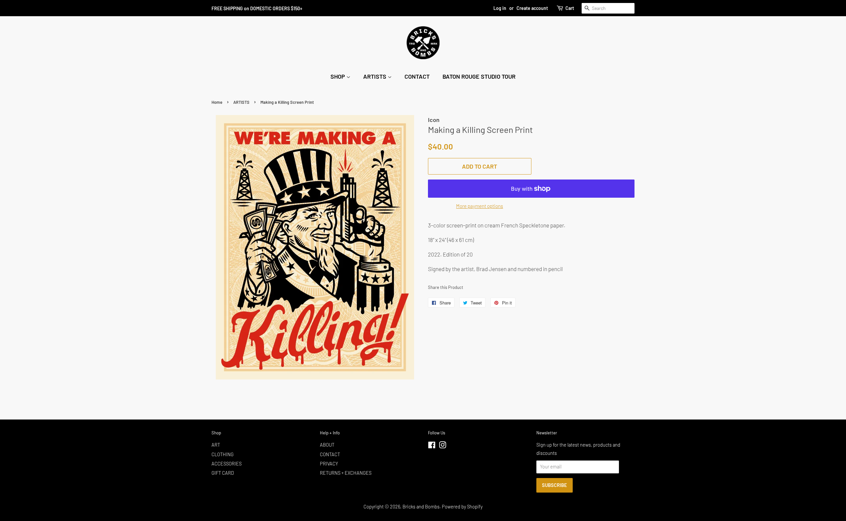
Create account (532, 8)
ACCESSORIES (227, 463)
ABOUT (327, 445)
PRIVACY (329, 463)
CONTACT (417, 76)
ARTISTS (375, 76)
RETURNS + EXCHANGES (345, 473)
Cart (569, 8)
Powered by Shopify (462, 506)
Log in (499, 8)
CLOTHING (223, 454)
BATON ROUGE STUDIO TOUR (479, 76)
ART (216, 445)
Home (217, 102)
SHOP (338, 76)
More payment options (479, 206)
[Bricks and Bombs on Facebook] (432, 446)
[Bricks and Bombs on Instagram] (442, 446)
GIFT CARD (223, 473)
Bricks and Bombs (421, 506)
